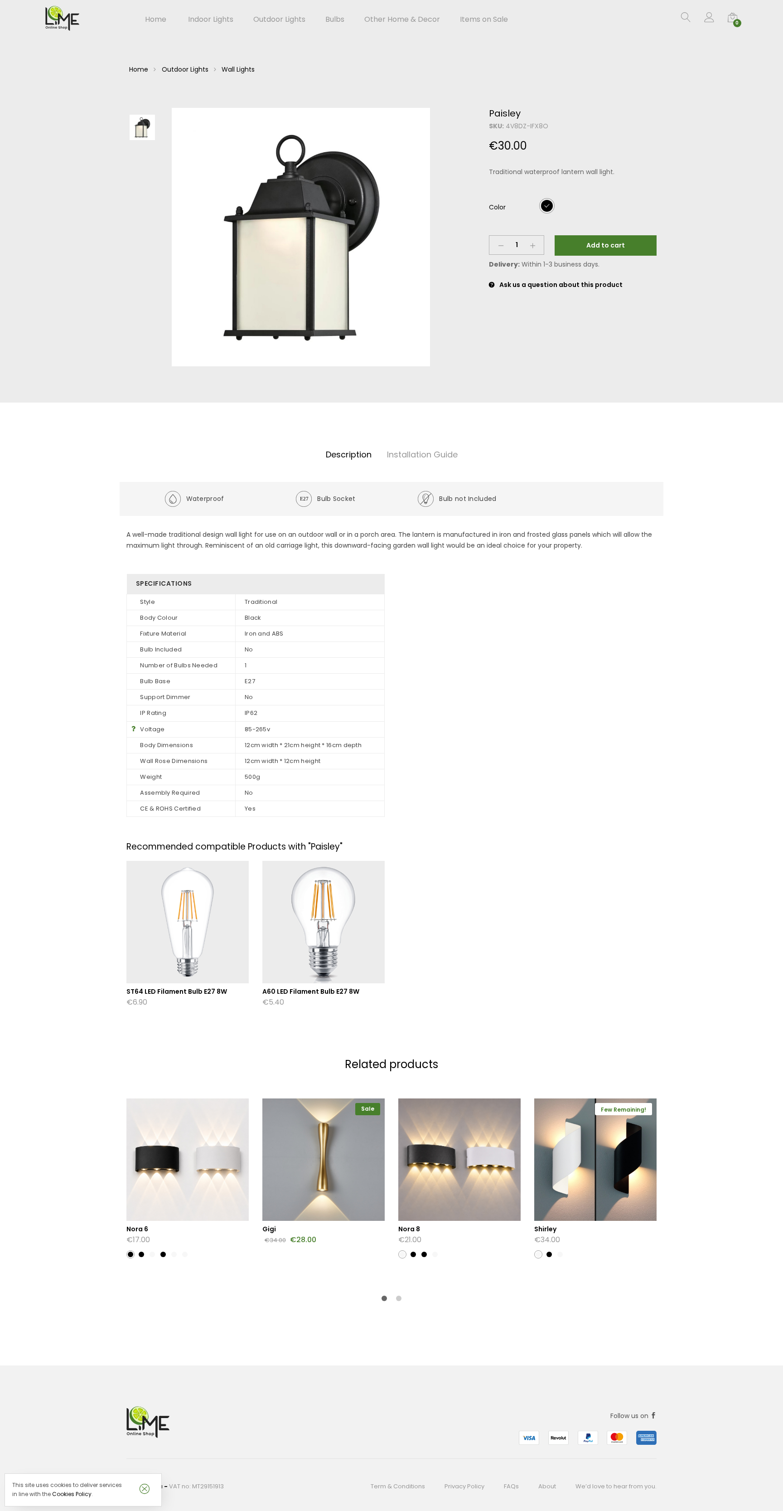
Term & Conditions (398, 1486)
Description (349, 454)
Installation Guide (422, 454)
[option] (301, 237)
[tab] (348, 455)
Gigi (269, 1229)
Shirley (545, 1229)
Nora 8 (409, 1229)
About (547, 1486)
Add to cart (605, 245)
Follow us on (630, 1415)
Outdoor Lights (185, 69)
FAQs (511, 1486)
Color (497, 207)
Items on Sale (484, 19)
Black (547, 205)
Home (155, 19)
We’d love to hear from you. (616, 1486)
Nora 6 (137, 1229)
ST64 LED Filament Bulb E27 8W (176, 991)
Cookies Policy (72, 1494)
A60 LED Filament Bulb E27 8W (310, 991)
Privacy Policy (464, 1486)
